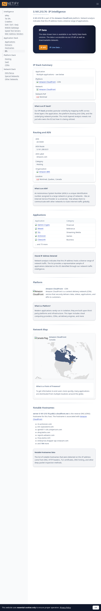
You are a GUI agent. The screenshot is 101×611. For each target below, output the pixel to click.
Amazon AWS (44, 172)
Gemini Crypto (44, 225)
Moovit (40, 228)
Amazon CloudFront (47, 82)
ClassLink (41, 239)
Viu (39, 232)
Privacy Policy (65, 607)
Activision (42, 236)
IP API (43, 47)
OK (96, 607)
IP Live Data (56, 47)
